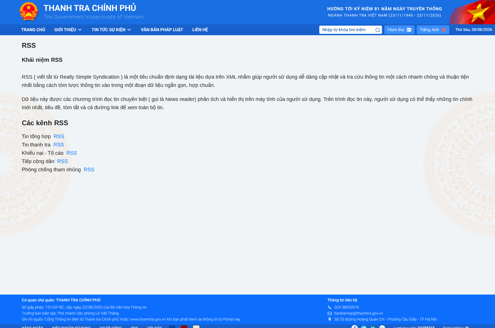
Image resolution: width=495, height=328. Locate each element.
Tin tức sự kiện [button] (109, 29)
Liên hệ (200, 29)
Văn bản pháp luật (162, 29)
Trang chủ (33, 29)
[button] (399, 29)
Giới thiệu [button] (65, 29)
